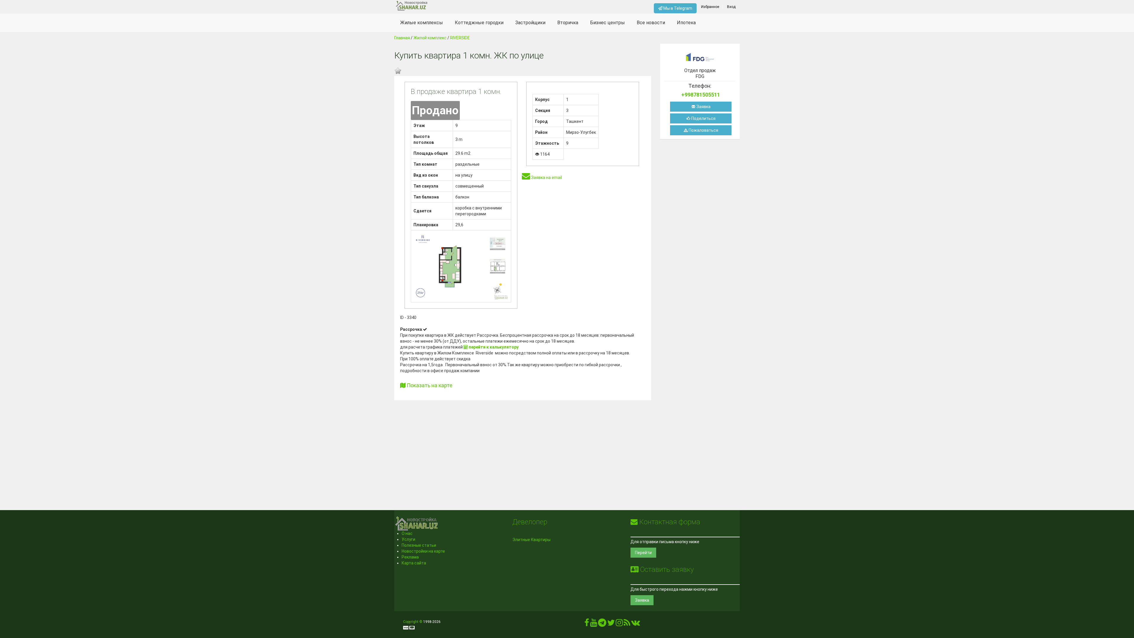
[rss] (627, 624)
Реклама (410, 557)
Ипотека (686, 22)
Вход (731, 7)
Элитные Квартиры (531, 539)
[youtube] (593, 624)
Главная (402, 37)
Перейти (643, 552)
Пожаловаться (703, 130)
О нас (407, 533)
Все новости (651, 22)
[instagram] (619, 624)
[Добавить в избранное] (397, 70)
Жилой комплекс (430, 37)
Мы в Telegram (677, 8)
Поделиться (703, 118)
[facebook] (586, 624)
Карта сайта (414, 563)
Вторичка (567, 22)
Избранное (710, 7)
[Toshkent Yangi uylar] (437, 6)
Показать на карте (428, 385)
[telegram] (602, 624)
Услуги (408, 539)
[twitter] (611, 624)
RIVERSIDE (460, 37)
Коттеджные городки (479, 22)
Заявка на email (546, 177)
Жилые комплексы (421, 22)
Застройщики (530, 22)
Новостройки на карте (423, 551)
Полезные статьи (419, 545)
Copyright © (412, 622)
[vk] (635, 624)
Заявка (703, 106)
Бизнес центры (607, 22)
